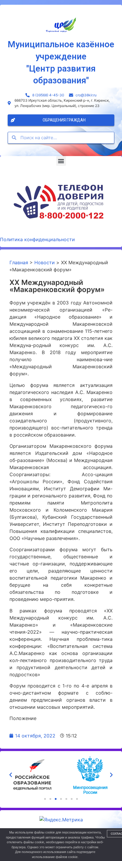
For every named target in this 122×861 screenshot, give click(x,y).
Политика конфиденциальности (37, 239)
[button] (61, 161)
